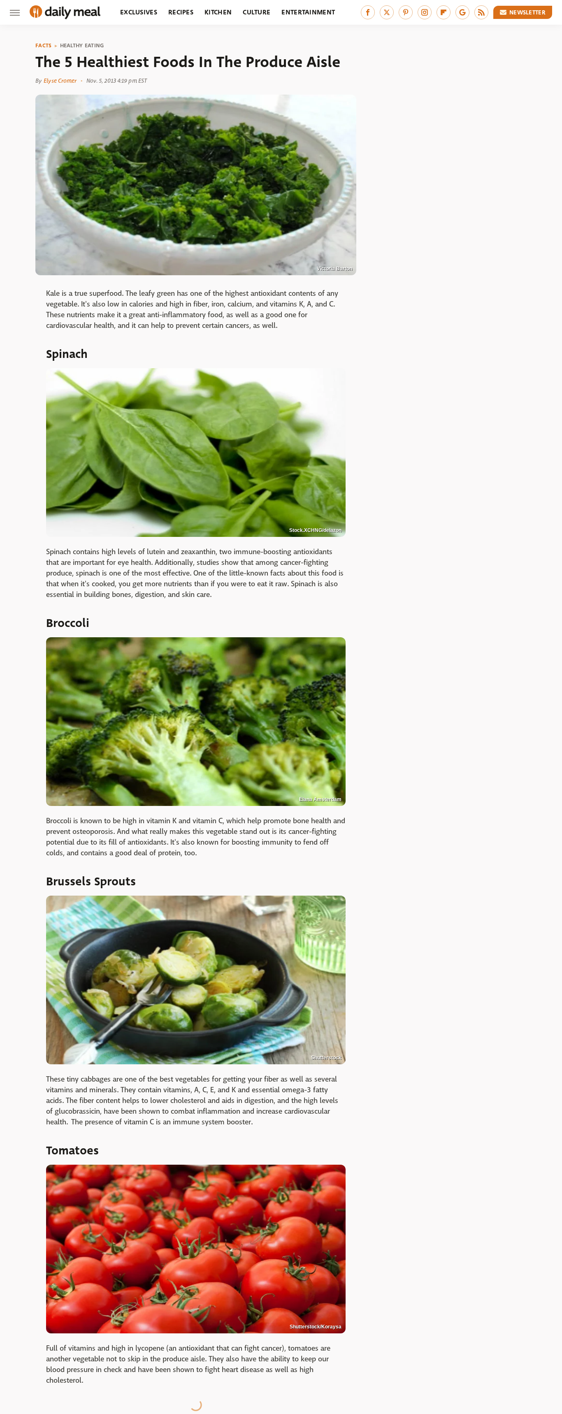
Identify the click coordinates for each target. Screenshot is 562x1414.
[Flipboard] (444, 12)
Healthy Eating (82, 46)
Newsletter (527, 12)
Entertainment (308, 12)
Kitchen (218, 12)
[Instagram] (425, 12)
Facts (43, 46)
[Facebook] (368, 12)
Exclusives (138, 12)
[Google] (462, 12)
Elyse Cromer (60, 80)
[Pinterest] (406, 12)
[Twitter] (387, 12)
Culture (256, 12)
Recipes (180, 12)
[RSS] (481, 12)
